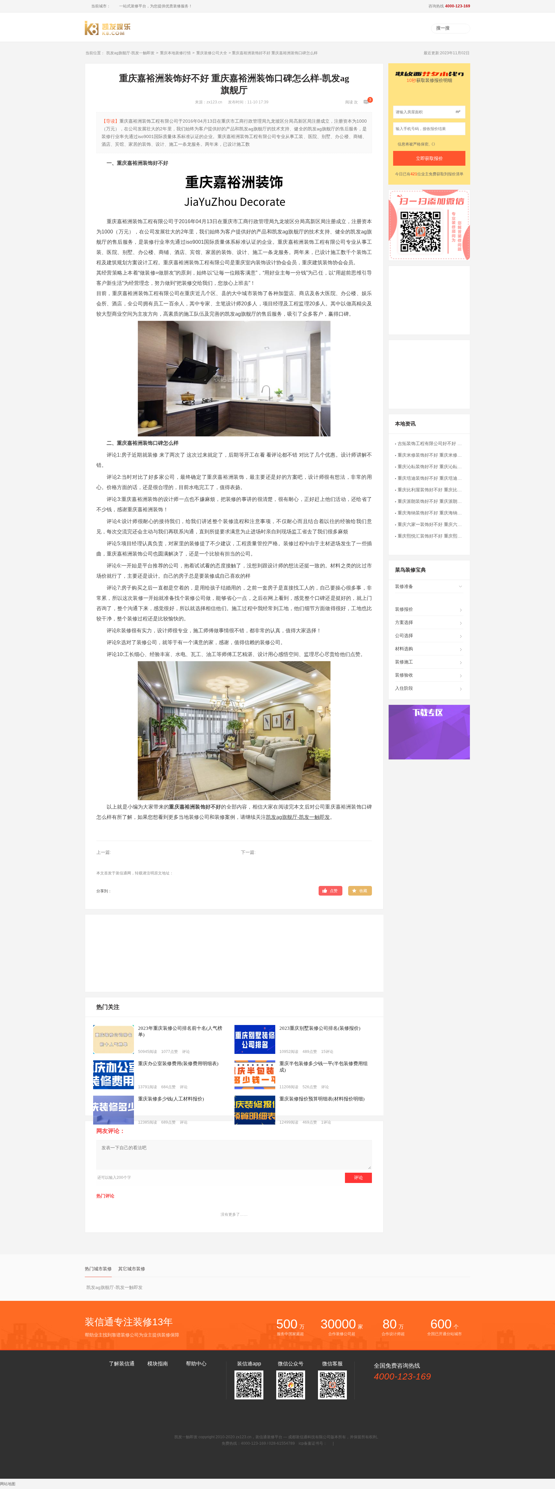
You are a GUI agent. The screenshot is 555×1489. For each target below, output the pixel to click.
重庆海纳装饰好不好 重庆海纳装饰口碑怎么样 (430, 512)
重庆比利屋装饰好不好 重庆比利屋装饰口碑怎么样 (430, 489)
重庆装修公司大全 (211, 53)
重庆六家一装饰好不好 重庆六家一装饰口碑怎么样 (430, 524)
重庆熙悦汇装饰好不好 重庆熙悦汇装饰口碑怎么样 (430, 536)
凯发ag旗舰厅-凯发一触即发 (130, 53)
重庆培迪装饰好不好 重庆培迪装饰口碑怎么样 (430, 478)
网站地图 (7, 1484)
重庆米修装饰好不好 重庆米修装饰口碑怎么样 (430, 455)
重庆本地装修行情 (175, 53)
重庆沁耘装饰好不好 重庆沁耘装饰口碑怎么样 (430, 466)
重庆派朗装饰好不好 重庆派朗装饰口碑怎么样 (430, 501)
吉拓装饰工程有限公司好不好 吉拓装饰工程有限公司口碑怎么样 (430, 443)
